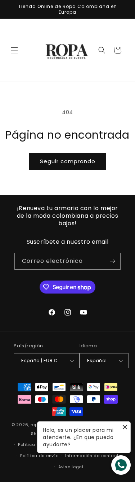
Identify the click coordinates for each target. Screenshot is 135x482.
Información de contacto (93, 456)
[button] (14, 50)
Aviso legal (71, 467)
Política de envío (39, 456)
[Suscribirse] (112, 261)
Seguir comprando (67, 161)
